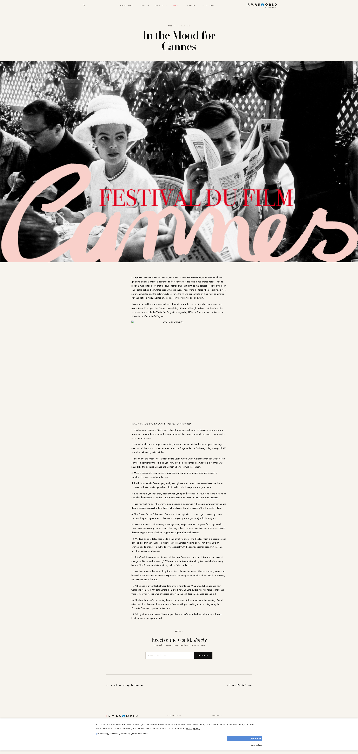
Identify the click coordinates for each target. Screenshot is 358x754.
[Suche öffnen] (84, 5)
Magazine (125, 5)
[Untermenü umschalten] (132, 5)
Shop (175, 5)
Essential (102, 734)
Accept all (255, 738)
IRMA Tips (160, 5)
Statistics (114, 734)
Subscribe (203, 655)
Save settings (256, 745)
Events (191, 5)
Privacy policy (193, 728)
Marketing (125, 734)
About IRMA (208, 5)
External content (140, 734)
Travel (143, 5)
